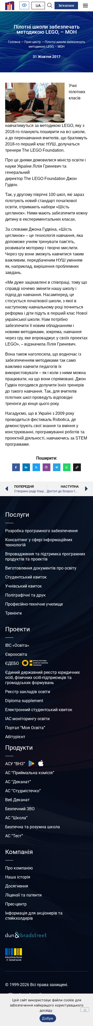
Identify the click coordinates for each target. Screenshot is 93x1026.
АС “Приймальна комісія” (29, 772)
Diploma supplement (24, 700)
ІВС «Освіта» (17, 645)
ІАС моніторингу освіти (27, 718)
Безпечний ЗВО (20, 808)
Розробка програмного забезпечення (41, 530)
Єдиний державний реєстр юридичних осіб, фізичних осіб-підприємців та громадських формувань (42, 677)
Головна (14, 42)
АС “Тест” (14, 835)
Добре (47, 1018)
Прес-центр (32, 42)
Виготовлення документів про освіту (40, 568)
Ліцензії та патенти (23, 895)
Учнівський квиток (23, 586)
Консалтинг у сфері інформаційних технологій (38, 542)
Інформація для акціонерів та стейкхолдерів (34, 916)
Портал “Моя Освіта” (25, 727)
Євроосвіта (16, 654)
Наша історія (17, 877)
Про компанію (19, 868)
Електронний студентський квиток (38, 709)
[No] (84, 1009)
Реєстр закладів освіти (27, 691)
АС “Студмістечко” (23, 790)
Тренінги (13, 613)
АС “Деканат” (18, 781)
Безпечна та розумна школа (32, 826)
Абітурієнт (15, 736)
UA (38, 5)
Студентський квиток (26, 577)
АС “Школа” (16, 817)
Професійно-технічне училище (34, 604)
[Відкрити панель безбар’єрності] (24, 5)
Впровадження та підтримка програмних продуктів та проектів (45, 556)
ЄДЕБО (12, 663)
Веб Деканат (17, 799)
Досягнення (16, 886)
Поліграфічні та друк (25, 595)
